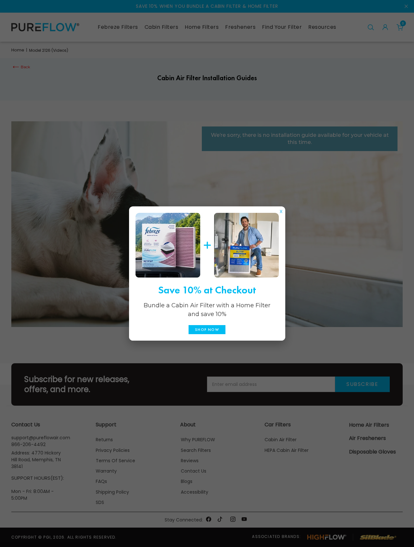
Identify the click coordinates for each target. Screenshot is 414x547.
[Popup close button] (281, 210)
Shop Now (207, 329)
